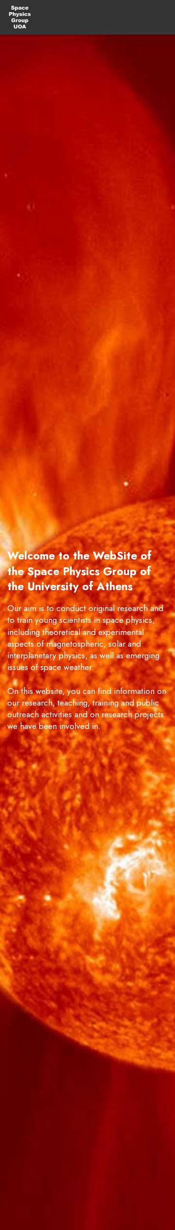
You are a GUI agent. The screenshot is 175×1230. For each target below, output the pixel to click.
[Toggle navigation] (159, 17)
